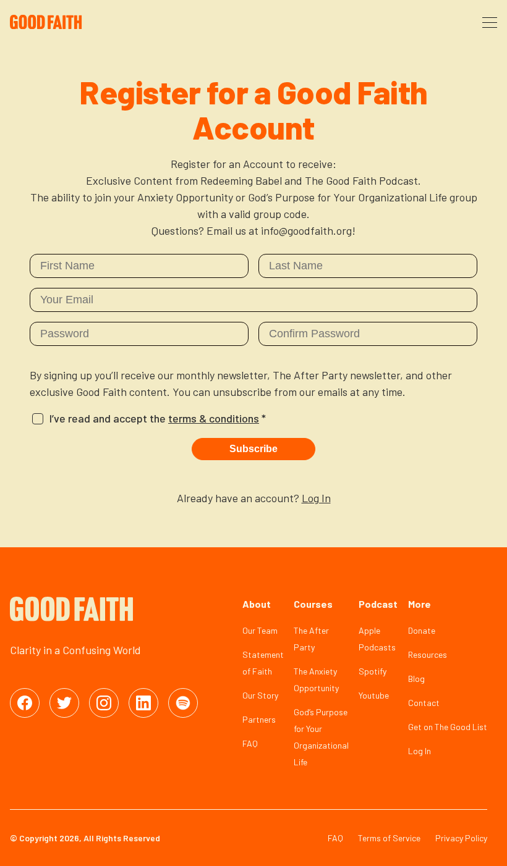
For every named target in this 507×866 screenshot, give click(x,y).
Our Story (260, 695)
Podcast (378, 604)
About (256, 604)
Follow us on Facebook (25, 703)
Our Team (260, 630)
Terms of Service (389, 838)
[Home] (64, 22)
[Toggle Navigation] (489, 22)
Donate (421, 630)
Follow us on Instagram (104, 703)
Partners (259, 719)
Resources (427, 654)
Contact (424, 702)
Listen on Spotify (183, 703)
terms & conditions (213, 418)
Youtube (374, 695)
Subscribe (253, 449)
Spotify (372, 671)
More (419, 604)
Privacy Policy (461, 838)
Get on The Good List (447, 726)
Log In (316, 498)
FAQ (250, 743)
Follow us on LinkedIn (143, 703)
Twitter (64, 703)
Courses (313, 604)
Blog (416, 678)
